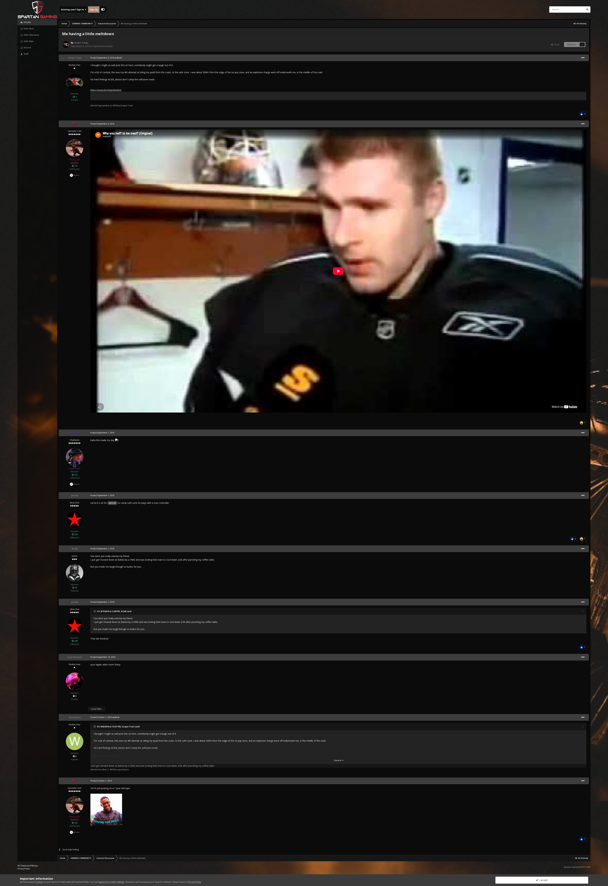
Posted (102, 57)
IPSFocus (34, 865)
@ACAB (112, 503)
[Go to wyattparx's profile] (74, 741)
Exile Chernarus (31, 34)
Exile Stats (28, 41)
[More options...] (582, 58)
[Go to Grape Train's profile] (65, 44)
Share (556, 44)
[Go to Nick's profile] (74, 148)
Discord (27, 47)
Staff (25, 53)
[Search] (587, 9)
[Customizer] (103, 9)
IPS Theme (22, 865)
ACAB (123, 611)
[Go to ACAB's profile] (74, 572)
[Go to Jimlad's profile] (74, 519)
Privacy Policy (24, 868)
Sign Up (94, 9)
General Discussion (103, 46)
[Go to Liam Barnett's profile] (74, 681)
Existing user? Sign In (73, 9)
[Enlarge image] (106, 809)
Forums (27, 22)
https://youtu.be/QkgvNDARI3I (105, 90)
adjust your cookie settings (111, 881)
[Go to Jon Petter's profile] (74, 457)
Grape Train (128, 726)
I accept (543, 880)
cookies (39, 881)
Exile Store (28, 28)
